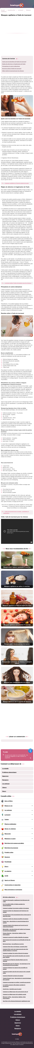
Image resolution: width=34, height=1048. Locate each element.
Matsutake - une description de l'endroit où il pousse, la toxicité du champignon (16, 930)
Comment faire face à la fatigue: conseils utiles (15, 946)
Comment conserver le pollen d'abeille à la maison (15, 937)
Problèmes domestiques (9, 772)
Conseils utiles (11, 10)
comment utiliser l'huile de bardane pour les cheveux (18, 283)
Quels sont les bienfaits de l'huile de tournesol (14, 61)
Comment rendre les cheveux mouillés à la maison (15, 918)
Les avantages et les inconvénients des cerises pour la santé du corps (17, 915)
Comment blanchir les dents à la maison (13, 975)
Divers (4, 791)
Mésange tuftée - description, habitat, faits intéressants (14, 998)
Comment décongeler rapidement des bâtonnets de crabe (16, 901)
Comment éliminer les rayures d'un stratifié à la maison (15, 968)
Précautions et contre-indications (11, 66)
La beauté (20, 10)
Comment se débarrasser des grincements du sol (15, 991)
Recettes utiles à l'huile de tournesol (11, 68)
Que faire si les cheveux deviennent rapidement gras (16, 1001)
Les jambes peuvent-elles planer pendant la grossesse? (14, 986)
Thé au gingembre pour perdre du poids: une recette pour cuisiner (16, 956)
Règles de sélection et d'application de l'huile (13, 64)
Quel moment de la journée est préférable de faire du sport (16, 941)
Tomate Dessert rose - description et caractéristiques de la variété (17, 979)
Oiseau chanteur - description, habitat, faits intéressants (14, 934)
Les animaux (5, 783)
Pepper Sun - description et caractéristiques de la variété (16, 922)
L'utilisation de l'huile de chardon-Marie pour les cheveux (15, 960)
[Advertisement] (17, 33)
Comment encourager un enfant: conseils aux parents (16, 982)
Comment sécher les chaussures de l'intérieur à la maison (15, 911)
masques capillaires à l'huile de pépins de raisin (17, 183)
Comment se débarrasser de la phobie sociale (14, 994)
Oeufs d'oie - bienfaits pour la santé (12, 989)
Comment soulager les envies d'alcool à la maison (15, 953)
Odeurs (4, 787)
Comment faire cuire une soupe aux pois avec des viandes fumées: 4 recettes (15, 950)
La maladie (5, 768)
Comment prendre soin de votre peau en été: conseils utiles (16, 972)
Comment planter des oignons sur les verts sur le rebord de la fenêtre (15, 926)
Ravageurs (5, 780)
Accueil (3, 10)
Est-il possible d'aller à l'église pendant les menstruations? (14, 905)
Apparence (5, 776)
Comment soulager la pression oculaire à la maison (16, 908)
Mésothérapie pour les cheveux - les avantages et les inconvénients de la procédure (16, 964)
